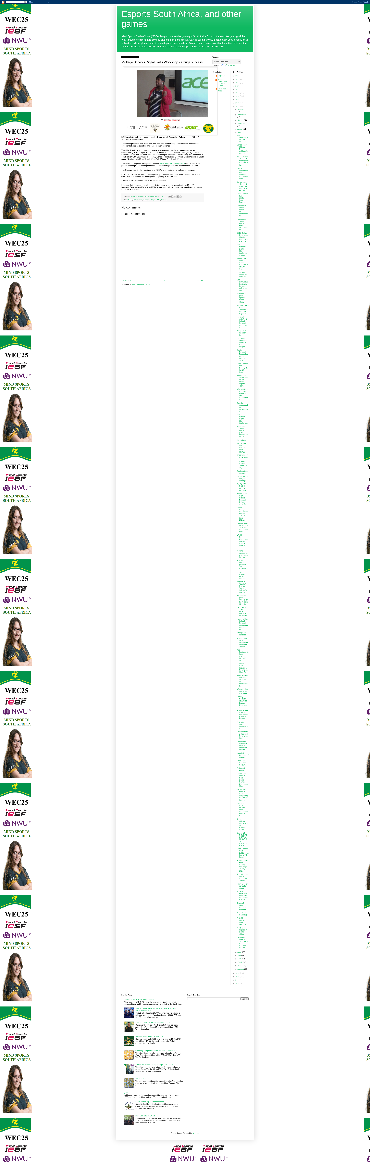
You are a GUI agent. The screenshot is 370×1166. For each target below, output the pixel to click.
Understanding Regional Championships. (242, 735)
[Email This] (169, 196)
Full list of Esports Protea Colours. (241, 575)
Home (163, 280)
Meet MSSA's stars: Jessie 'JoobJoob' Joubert (153, 1023)
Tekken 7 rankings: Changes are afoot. (242, 906)
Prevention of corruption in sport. (242, 886)
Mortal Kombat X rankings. (242, 914)
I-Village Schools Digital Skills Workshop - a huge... (242, 250)
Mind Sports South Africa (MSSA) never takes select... (242, 432)
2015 (237, 977)
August (240, 129)
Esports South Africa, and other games (222, 83)
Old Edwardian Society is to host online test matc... (242, 285)
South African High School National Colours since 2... (242, 499)
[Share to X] (175, 196)
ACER (130, 200)
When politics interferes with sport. (242, 691)
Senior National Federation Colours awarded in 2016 (242, 355)
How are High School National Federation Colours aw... (242, 624)
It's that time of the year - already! (242, 479)
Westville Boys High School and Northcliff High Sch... (242, 309)
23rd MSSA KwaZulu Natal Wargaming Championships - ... (242, 795)
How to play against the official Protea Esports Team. (242, 381)
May (239, 955)
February (241, 966)
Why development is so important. (242, 138)
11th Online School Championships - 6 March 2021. (155, 1065)
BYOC (135, 200)
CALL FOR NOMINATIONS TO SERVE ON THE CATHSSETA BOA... (242, 839)
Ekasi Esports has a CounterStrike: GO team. (242, 368)
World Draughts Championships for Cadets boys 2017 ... (242, 541)
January (240, 969)
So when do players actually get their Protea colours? (242, 600)
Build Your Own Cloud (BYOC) (172, 163)
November (241, 115)
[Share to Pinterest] (180, 196)
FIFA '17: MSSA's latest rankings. (241, 921)
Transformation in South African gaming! (139, 1000)
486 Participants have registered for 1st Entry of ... (242, 655)
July (239, 132)
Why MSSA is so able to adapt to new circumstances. (242, 394)
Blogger (196, 1133)
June (239, 952)
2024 (237, 83)
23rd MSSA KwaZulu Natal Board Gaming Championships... (242, 780)
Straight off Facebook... (242, 634)
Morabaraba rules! (142, 1079)
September (241, 124)
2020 (237, 96)
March (240, 962)
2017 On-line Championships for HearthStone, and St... (242, 237)
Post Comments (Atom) (141, 284)
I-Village (152, 200)
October (240, 120)
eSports (146, 200)
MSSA (158, 200)
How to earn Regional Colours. (242, 763)
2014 (237, 980)
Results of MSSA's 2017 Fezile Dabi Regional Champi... (242, 942)
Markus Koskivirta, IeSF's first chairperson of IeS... (242, 895)
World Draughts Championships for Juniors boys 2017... (242, 514)
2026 (237, 76)
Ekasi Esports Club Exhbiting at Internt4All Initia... (242, 853)
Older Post (199, 280)
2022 (237, 89)
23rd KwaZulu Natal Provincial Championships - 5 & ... (242, 668)
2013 (237, 983)
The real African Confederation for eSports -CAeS (242, 824)
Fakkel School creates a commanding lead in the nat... (242, 715)
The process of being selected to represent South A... (242, 642)
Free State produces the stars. (242, 274)
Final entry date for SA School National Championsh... (242, 322)
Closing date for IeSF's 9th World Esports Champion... (242, 702)
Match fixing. (242, 440)
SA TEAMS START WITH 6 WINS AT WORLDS (242, 611)
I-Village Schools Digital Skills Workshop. (242, 419)
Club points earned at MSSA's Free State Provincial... (242, 745)
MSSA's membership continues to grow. (242, 554)
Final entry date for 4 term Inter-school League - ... (242, 342)
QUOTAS (127, 1093)
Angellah (221, 76)
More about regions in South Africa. (242, 931)
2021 (237, 93)
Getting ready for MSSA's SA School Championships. (242, 527)
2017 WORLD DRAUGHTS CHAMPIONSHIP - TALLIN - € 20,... (242, 461)
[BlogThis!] (172, 196)
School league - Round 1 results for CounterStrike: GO (242, 186)
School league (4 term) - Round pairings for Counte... (242, 149)
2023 (237, 86)
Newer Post (126, 280)
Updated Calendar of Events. (242, 755)
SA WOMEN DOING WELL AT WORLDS (242, 487)
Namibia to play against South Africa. (241, 298)
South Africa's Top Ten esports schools (150, 1102)
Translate (231, 65)
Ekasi (140, 200)
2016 (237, 973)
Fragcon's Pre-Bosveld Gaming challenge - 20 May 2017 (242, 866)
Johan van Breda (222, 90)
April (239, 959)
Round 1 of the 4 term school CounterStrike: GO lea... (242, 263)
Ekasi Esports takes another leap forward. (242, 198)
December (241, 109)
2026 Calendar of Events (145, 1116)
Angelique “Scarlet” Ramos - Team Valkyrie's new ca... (242, 587)
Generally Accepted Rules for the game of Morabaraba (156, 1051)
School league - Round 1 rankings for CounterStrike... (242, 161)
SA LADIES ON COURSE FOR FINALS (242, 448)
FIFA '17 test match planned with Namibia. (241, 565)
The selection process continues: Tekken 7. (242, 877)
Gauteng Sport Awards (242, 472)
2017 (237, 106)
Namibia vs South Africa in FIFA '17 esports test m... (242, 210)
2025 (237, 79)
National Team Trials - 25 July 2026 (149, 1037)
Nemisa (163, 200)
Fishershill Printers (241, 769)
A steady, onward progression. (242, 725)
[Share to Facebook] (177, 196)
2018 (237, 103)
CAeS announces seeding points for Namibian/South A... (242, 173)
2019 (237, 100)
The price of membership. (242, 333)
